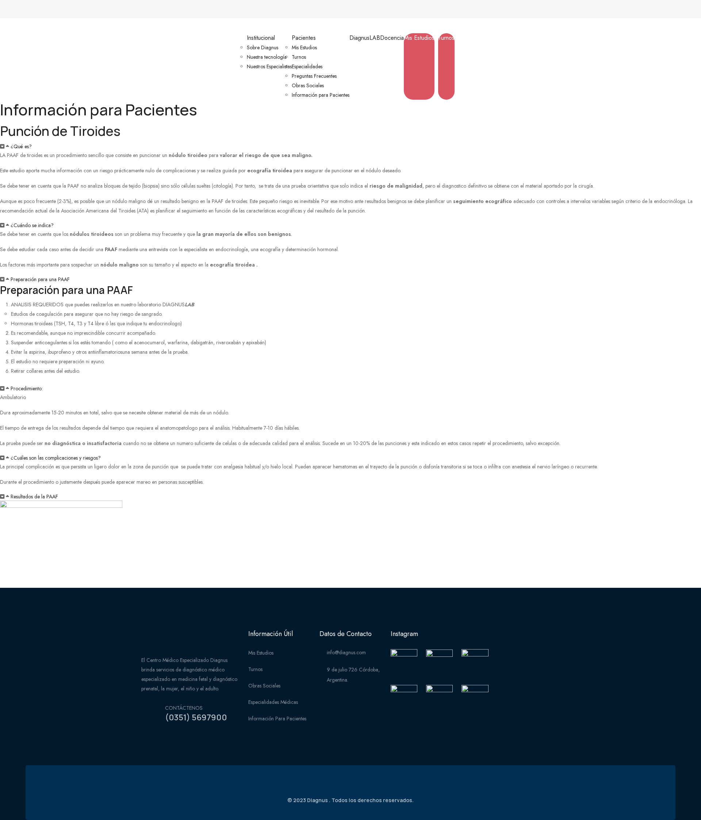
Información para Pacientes (320, 95)
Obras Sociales (308, 85)
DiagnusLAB (364, 38)
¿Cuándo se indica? (32, 225)
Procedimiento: (27, 388)
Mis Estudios (304, 47)
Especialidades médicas (273, 702)
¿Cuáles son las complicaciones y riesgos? (56, 457)
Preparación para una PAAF (40, 279)
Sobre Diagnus (262, 47)
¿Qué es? (21, 146)
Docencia (392, 38)
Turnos (299, 57)
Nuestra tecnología (267, 57)
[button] (350, 146)
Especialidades (307, 66)
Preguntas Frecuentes (314, 76)
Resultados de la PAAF (34, 496)
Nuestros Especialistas (269, 66)
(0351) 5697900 (196, 717)
